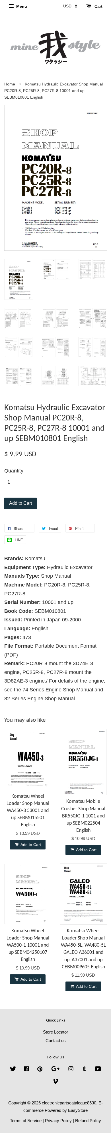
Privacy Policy (58, 1120)
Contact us (56, 1040)
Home (9, 84)
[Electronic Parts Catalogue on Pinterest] (40, 1069)
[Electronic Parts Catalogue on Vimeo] (55, 1082)
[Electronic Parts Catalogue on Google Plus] (55, 1069)
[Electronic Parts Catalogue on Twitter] (13, 1069)
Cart (97, 6)
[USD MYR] (70, 6)
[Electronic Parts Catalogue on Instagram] (71, 1069)
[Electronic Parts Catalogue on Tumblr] (84, 1069)
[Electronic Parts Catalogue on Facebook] (26, 1069)
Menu (21, 6)
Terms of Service (26, 1120)
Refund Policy (88, 1120)
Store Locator (55, 1032)
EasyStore (78, 1110)
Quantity (13, 471)
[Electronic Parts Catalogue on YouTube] (98, 1069)
